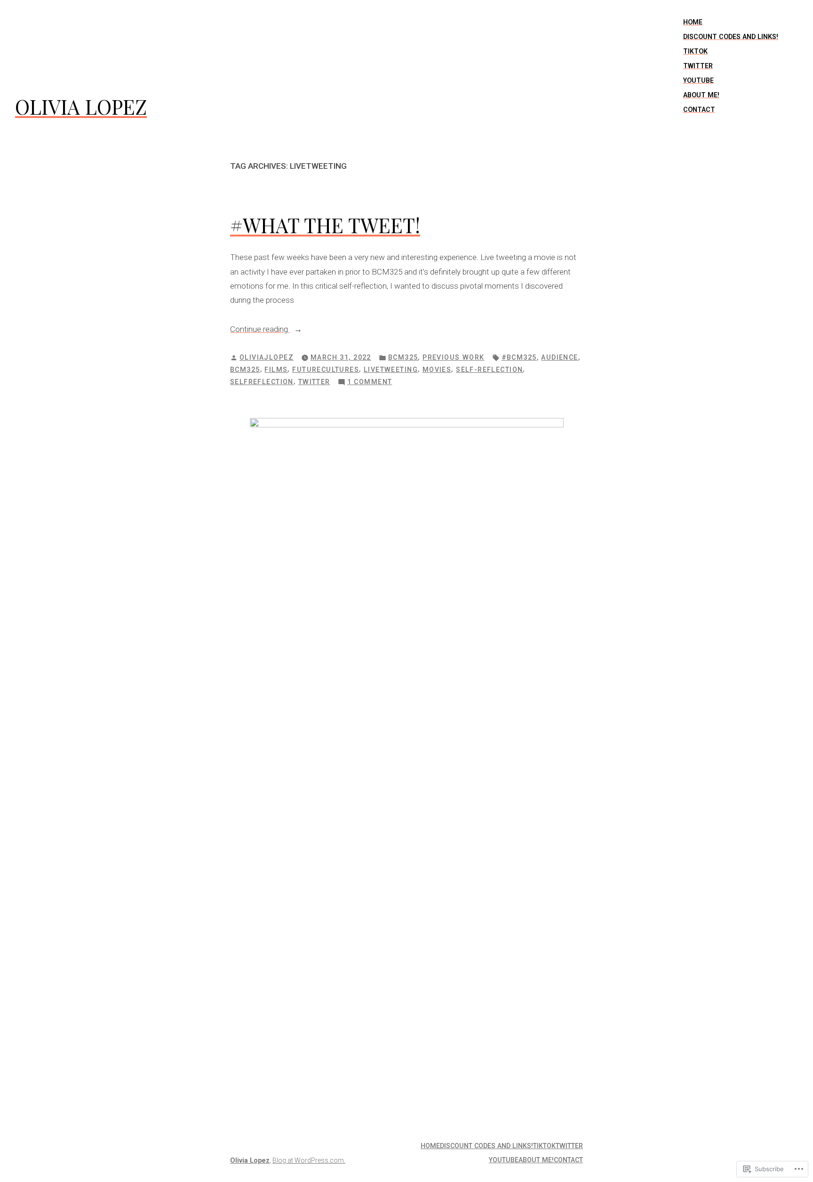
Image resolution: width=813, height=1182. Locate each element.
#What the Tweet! (325, 225)
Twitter (698, 66)
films (275, 369)
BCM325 (403, 357)
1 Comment (369, 383)
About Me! (701, 95)
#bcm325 (519, 357)
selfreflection (262, 382)
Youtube (698, 80)
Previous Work (453, 357)
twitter (314, 382)
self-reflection (489, 369)
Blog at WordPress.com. (308, 1160)
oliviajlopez (266, 357)
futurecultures (325, 369)
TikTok (695, 51)
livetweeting (391, 369)
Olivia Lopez (81, 106)
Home (692, 22)
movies (437, 369)
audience (559, 357)
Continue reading (260, 330)
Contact (699, 109)
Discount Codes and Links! (730, 36)
